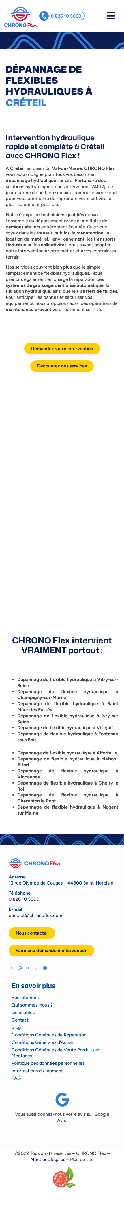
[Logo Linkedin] (20, 968)
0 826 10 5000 (66, 16)
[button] (51, 950)
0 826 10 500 (22, 899)
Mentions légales (47, 1159)
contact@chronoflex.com (35, 915)
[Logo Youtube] (28, 968)
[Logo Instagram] (45, 968)
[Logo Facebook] (11, 968)
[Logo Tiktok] (37, 968)
